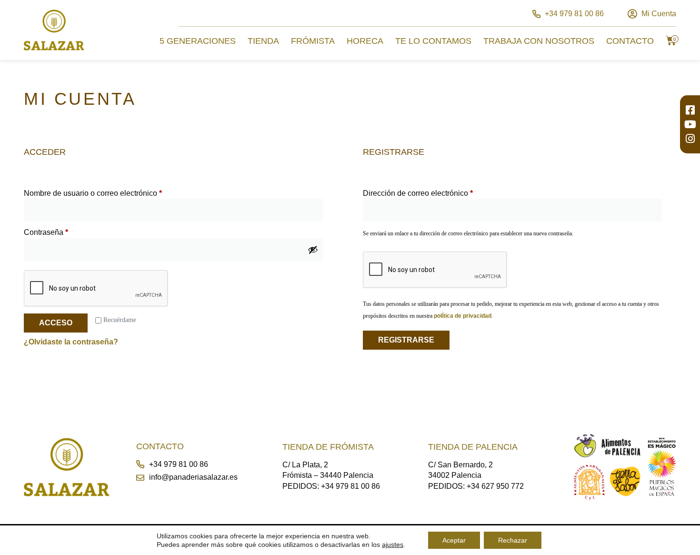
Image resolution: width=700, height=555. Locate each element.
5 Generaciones (198, 41)
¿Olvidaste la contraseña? (71, 342)
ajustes (392, 544)
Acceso (55, 323)
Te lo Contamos (433, 41)
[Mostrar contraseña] (313, 249)
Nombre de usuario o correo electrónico (111, 192)
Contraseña (64, 231)
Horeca (365, 41)
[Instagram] (690, 138)
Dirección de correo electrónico (436, 192)
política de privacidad (462, 316)
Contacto (630, 41)
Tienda (263, 41)
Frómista (313, 41)
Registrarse (406, 340)
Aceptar (454, 540)
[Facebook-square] (690, 110)
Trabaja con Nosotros (538, 41)
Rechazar (512, 540)
